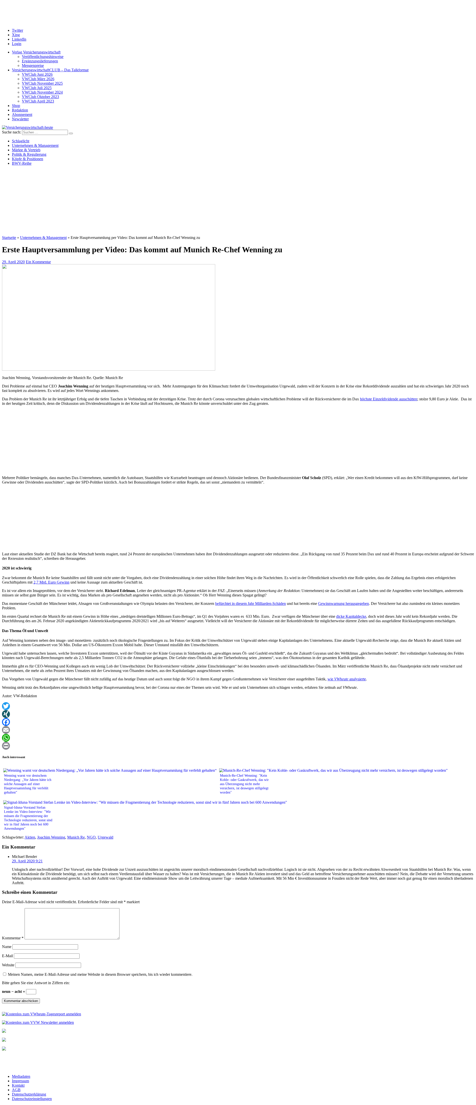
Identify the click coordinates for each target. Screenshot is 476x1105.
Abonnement (22, 114)
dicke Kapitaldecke (351, 616)
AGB (16, 1090)
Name (6, 947)
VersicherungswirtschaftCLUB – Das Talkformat (50, 70)
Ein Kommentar (38, 262)
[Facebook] (238, 722)
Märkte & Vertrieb (26, 150)
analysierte (357, 679)
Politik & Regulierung (29, 154)
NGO (91, 837)
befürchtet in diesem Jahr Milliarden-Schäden (250, 603)
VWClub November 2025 (42, 83)
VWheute (341, 679)
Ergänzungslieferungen (40, 61)
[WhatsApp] (238, 738)
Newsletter (20, 119)
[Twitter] (238, 706)
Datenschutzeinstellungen (32, 1099)
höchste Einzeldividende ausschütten (388, 399)
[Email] (238, 730)
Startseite (9, 237)
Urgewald (105, 837)
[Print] (238, 746)
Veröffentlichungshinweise (42, 56)
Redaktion (20, 110)
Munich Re (76, 837)
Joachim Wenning (51, 837)
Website (8, 965)
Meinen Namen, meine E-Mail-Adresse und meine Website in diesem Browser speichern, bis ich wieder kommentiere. (100, 974)
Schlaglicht (20, 141)
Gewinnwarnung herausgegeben (343, 603)
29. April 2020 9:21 (27, 861)
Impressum (20, 1081)
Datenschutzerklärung (29, 1094)
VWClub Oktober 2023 (40, 97)
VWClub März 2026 (38, 79)
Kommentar (13, 938)
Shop (16, 105)
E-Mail (7, 956)
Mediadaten (21, 1076)
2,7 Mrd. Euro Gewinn (51, 582)
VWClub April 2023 (38, 101)
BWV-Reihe (21, 163)
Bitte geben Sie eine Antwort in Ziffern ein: (36, 983)
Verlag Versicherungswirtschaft (36, 52)
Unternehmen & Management (35, 145)
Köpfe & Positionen (27, 159)
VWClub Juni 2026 (37, 74)
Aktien (30, 837)
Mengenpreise (33, 65)
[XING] (238, 714)
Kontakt (18, 1085)
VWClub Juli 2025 (37, 88)
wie (330, 679)
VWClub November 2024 (42, 92)
